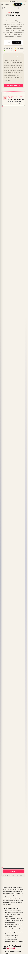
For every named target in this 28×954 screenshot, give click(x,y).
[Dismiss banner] (25, 1)
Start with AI (12, 871)
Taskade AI (10, 948)
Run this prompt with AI (13, 85)
